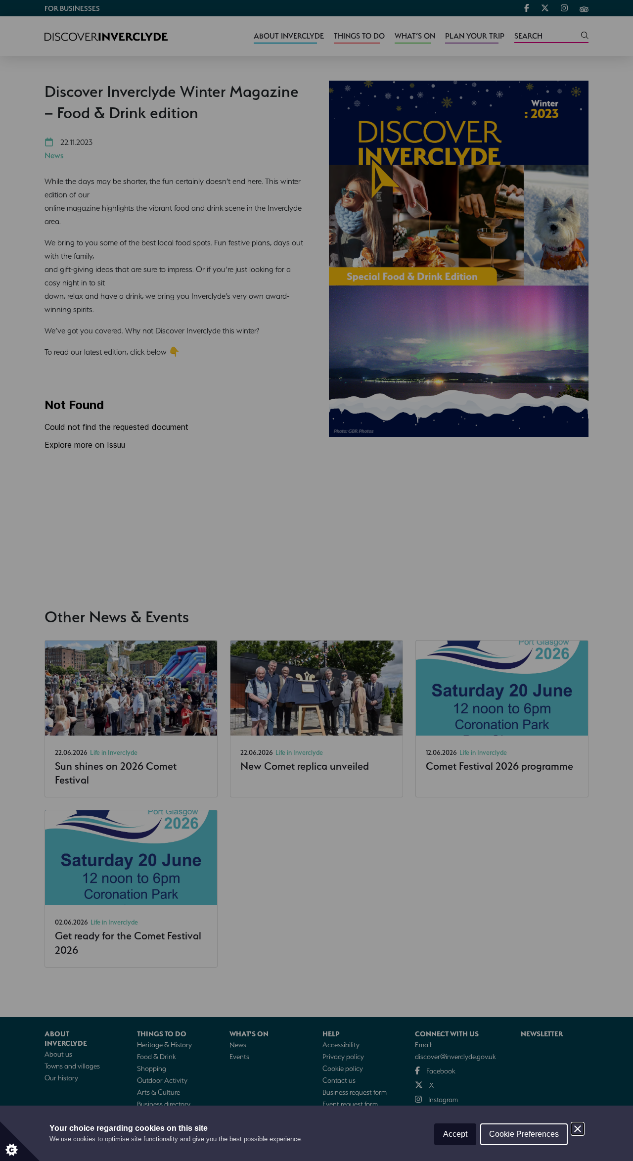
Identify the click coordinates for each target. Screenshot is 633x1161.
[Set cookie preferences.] (20, 1141)
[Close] (578, 1129)
